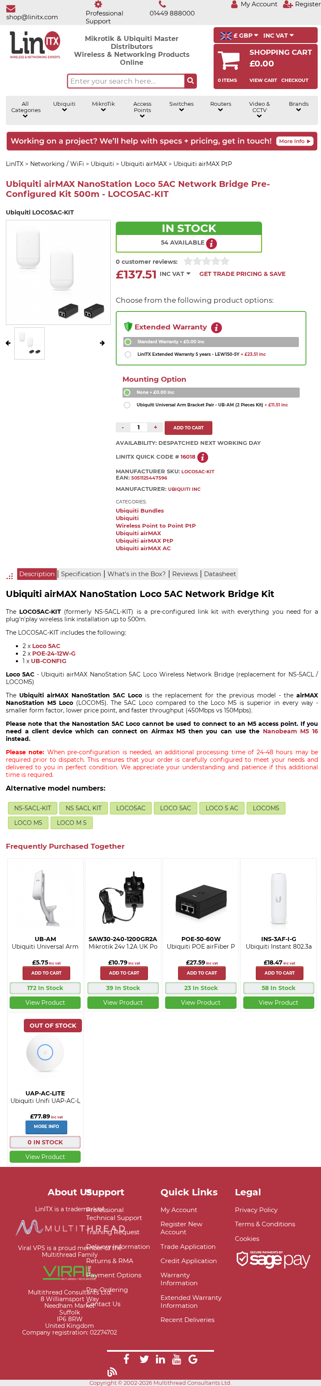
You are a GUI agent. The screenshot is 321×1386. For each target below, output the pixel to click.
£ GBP (243, 35)
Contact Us (103, 1304)
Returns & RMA (109, 1261)
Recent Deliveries (187, 1320)
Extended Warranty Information (191, 1301)
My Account (178, 1210)
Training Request (113, 1232)
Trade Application (188, 1247)
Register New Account (181, 1228)
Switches (181, 104)
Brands (298, 104)
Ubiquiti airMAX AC (143, 548)
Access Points (142, 107)
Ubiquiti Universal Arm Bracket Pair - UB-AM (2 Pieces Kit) (212, 405)
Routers (220, 104)
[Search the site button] (190, 81)
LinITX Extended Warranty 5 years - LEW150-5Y (202, 354)
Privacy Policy (256, 1210)
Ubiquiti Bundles (140, 511)
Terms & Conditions (265, 1224)
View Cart (263, 80)
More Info (46, 1126)
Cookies (247, 1239)
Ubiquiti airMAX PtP (144, 541)
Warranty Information (179, 1279)
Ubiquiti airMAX (138, 533)
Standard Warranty (171, 342)
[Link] (126, 1360)
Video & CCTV (259, 107)
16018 (188, 457)
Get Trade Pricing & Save (242, 274)
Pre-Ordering (107, 1290)
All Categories (25, 107)
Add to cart (46, 973)
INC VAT (276, 35)
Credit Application (188, 1261)
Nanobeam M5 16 (290, 731)
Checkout (294, 80)
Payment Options (113, 1275)
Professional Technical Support (114, 1214)
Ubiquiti (64, 104)
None (155, 392)
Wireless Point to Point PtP (156, 526)
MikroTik (103, 104)
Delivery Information (118, 1247)
